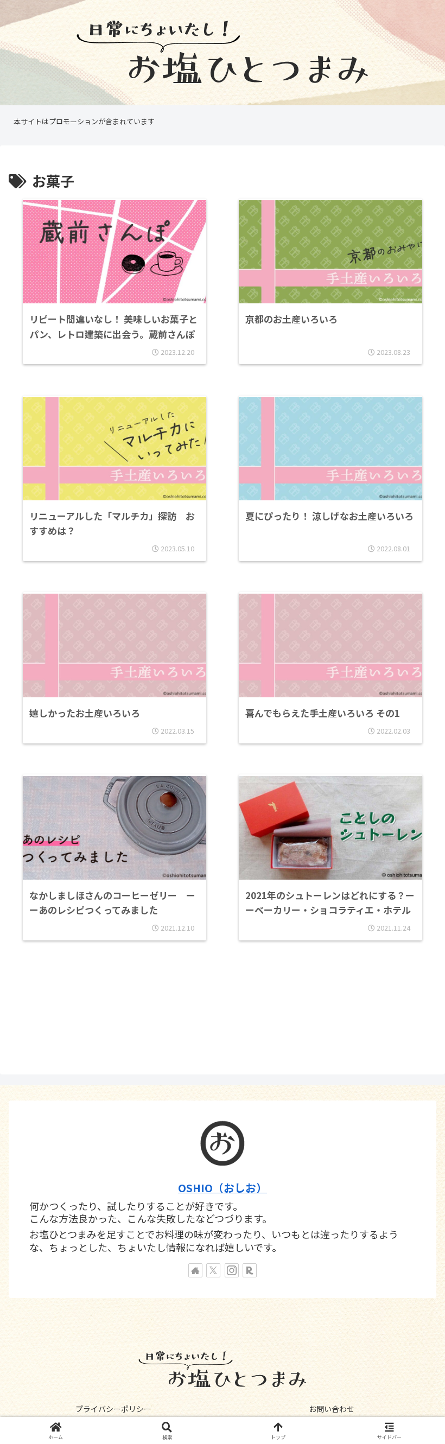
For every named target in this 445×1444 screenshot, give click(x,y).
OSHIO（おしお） (222, 1187)
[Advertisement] (222, 1015)
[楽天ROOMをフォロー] (250, 1270)
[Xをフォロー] (213, 1270)
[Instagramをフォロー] (232, 1270)
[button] (411, 1430)
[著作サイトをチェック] (195, 1270)
